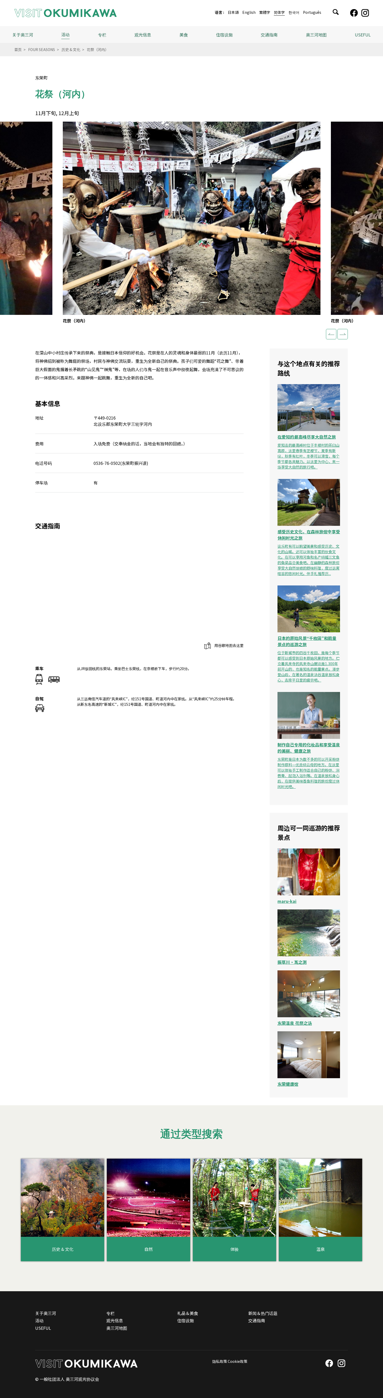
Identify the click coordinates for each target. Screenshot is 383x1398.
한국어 (293, 12)
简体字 (279, 12)
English (249, 12)
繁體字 (264, 12)
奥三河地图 (316, 35)
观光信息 (114, 1320)
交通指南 (269, 35)
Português (312, 12)
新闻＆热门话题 (262, 1313)
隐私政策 (219, 1361)
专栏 (102, 35)
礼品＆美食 (187, 1313)
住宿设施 (224, 35)
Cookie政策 (237, 1361)
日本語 (233, 12)
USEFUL (363, 35)
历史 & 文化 (70, 49)
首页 (18, 49)
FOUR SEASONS (41, 49)
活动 (65, 34)
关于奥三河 (22, 35)
